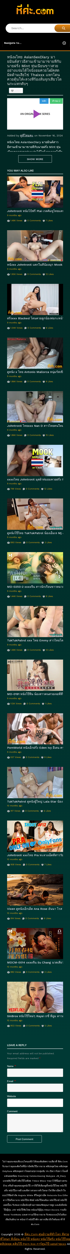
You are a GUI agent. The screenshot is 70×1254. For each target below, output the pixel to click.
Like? (18, 90)
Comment (12, 1111)
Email (10, 1081)
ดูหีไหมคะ (26, 135)
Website (11, 1096)
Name (10, 1066)
